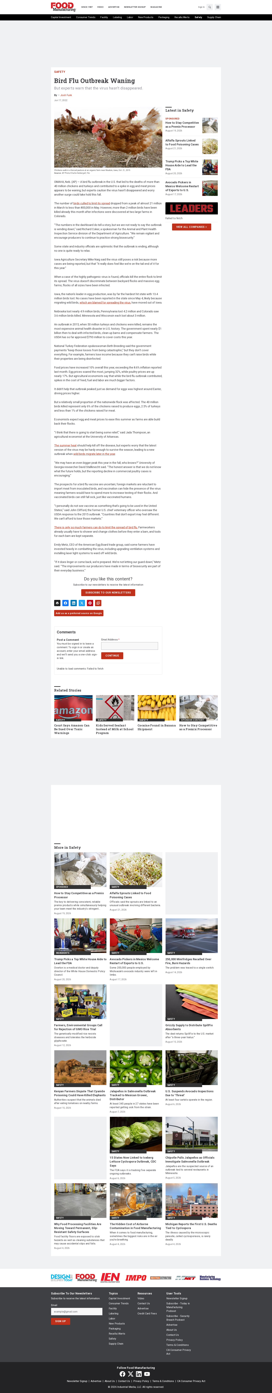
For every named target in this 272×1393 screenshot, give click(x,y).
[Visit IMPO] (136, 1277)
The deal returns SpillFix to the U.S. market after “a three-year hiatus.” (189, 1035)
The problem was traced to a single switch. (189, 967)
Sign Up (60, 1321)
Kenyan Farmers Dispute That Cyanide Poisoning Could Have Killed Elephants (80, 1093)
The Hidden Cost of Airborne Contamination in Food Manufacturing (135, 1226)
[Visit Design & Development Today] (62, 1277)
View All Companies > (191, 226)
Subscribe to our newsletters (108, 592)
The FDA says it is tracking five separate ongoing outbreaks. (133, 1172)
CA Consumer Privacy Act (191, 1381)
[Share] (65, 603)
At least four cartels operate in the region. (189, 1099)
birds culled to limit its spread (91, 203)
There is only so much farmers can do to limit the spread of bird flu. (96, 527)
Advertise (96, 1381)
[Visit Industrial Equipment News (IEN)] (110, 1277)
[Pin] (90, 603)
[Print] (57, 603)
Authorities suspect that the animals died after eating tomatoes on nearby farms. (77, 1101)
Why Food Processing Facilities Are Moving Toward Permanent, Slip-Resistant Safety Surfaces (77, 1228)
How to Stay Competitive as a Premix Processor (182, 124)
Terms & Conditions (163, 1381)
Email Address (110, 639)
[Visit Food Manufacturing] (86, 1277)
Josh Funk (66, 95)
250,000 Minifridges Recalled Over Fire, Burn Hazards (188, 961)
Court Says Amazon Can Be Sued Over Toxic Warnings (72, 729)
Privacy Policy (141, 1381)
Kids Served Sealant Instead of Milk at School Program (114, 729)
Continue (112, 655)
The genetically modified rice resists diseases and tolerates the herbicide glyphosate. (75, 1037)
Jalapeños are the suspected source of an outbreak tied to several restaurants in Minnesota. (189, 1170)
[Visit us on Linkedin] (139, 1374)
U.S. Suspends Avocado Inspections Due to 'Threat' (189, 1093)
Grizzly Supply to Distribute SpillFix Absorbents (189, 1027)
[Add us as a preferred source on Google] (98, 603)
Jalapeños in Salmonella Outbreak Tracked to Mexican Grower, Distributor (133, 1095)
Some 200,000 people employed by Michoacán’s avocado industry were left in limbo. (133, 971)
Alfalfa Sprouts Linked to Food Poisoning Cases (182, 142)
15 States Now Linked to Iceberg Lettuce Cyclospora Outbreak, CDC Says (133, 1161)
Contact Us (124, 1381)
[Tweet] (82, 603)
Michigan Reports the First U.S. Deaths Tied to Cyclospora (191, 1226)
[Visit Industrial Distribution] (161, 1277)
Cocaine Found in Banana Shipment (157, 727)
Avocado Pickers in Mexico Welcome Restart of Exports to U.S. (182, 186)
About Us (110, 1381)
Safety (59, 71)
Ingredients (62, 953)
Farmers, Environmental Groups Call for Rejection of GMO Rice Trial (78, 1027)
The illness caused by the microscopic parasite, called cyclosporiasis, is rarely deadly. (188, 1236)
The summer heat (65, 445)
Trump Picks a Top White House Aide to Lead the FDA (181, 165)
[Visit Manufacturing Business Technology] (210, 1277)
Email (54, 1305)
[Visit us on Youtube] (147, 1374)
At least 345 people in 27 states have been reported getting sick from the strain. (134, 1105)
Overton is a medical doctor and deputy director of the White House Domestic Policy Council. (79, 971)
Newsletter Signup (77, 1381)
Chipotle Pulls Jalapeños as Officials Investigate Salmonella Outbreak (189, 1159)
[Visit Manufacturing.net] (185, 1277)
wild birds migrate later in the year (94, 454)
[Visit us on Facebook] (122, 1374)
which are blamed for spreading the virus (105, 302)
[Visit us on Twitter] (130, 1374)
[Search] (210, 7)
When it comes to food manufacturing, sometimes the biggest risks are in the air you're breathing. (133, 1236)
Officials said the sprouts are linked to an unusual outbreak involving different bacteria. (135, 903)
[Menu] (218, 7)
